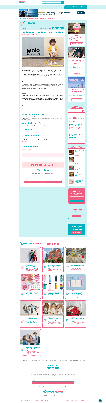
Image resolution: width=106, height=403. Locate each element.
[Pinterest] (56, 368)
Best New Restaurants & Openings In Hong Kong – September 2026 (79, 152)
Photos (46, 400)
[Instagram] (58, 368)
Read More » (77, 155)
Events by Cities (63, 386)
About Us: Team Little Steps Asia (26, 400)
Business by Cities (43, 386)
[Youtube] (53, 368)
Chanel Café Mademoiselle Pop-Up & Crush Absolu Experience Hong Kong (79, 181)
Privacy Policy (83, 400)
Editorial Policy (66, 400)
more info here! (49, 132)
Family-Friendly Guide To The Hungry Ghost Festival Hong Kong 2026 (79, 174)
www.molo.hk (24, 143)
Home (21, 18)
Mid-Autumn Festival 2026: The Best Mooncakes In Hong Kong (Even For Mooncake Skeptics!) (79, 160)
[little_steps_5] (53, 13)
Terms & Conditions (74, 400)
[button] (53, 28)
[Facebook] (48, 368)
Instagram (30, 149)
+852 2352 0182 (25, 141)
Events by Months (53, 386)
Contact (41, 400)
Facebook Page (25, 149)
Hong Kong (25, 18)
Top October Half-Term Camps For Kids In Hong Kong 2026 (79, 167)
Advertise (36, 400)
